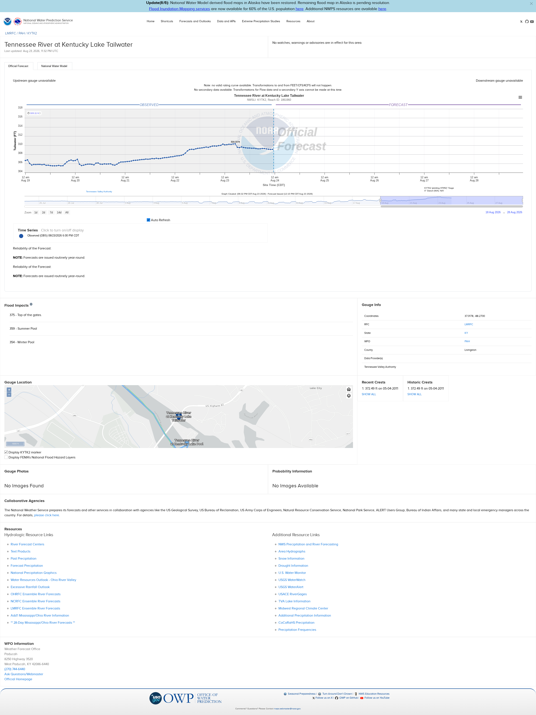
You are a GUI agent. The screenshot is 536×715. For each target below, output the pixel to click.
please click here (46, 515)
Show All (369, 394)
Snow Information (291, 559)
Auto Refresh (160, 220)
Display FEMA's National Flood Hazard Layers (41, 457)
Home (151, 21)
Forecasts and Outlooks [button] (195, 21)
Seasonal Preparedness (301, 694)
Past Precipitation (23, 559)
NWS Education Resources (373, 694)
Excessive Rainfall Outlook (30, 587)
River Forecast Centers (27, 544)
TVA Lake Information (294, 601)
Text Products (20, 552)
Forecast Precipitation (27, 566)
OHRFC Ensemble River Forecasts (36, 594)
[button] (531, 3)
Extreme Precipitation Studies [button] (261, 21)
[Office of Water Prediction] (192, 698)
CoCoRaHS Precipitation (296, 623)
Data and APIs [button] (226, 21)
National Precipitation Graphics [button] (34, 573)
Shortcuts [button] (167, 21)
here (300, 8)
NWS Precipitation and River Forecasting (308, 544)
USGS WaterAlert (290, 587)
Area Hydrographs (291, 552)
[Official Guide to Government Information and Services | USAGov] (155, 698)
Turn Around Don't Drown (337, 694)
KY (466, 333)
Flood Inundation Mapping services (179, 8)
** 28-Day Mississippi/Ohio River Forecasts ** (43, 623)
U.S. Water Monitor (292, 573)
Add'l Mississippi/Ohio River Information (40, 616)
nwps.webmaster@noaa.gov (287, 708)
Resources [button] (293, 21)
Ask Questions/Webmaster (23, 674)
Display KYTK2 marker (24, 452)
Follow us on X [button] (323, 698)
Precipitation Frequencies (297, 630)
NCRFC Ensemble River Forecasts (35, 601)
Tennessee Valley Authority (99, 191)
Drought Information (293, 566)
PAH (22, 33)
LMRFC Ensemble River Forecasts (35, 608)
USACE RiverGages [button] (292, 594)
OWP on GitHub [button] (348, 698)
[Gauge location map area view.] (349, 396)
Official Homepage (18, 679)
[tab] (18, 66)
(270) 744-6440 (14, 669)
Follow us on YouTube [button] (376, 698)
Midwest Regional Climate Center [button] (303, 608)
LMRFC (10, 33)
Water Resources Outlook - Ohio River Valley (43, 580)
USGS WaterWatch (291, 580)
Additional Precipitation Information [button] (304, 616)
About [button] (310, 21)
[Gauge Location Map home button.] (349, 389)
